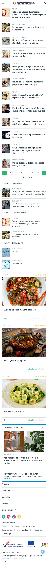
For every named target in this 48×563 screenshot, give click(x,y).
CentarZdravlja (24, 3)
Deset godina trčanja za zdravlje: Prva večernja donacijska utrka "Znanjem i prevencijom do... (28, 69)
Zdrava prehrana (18, 24)
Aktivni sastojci (17, 249)
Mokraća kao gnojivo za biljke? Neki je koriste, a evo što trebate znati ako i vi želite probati (23, 460)
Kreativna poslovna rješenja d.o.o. (13, 558)
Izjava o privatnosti (9, 510)
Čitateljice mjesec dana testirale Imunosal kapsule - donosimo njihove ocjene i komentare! (29, 15)
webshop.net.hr (27, 530)
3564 (30, 177)
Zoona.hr (17, 530)
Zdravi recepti (6, 534)
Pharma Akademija (28, 526)
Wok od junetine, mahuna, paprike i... (20, 309)
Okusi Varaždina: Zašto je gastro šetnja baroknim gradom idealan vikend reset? (26, 150)
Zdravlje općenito (19, 37)
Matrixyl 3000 (17, 264)
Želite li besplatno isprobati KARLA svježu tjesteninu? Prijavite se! (27, 96)
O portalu (5, 484)
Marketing (6, 497)
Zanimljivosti (17, 64)
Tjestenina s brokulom (14, 411)
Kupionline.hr (38, 530)
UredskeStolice (7, 530)
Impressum (6, 503)
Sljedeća (44, 173)
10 (23, 177)
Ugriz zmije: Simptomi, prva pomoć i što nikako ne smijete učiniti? (28, 41)
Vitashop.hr (5, 526)
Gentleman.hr (15, 526)
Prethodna (4, 173)
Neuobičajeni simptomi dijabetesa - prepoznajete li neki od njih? (28, 83)
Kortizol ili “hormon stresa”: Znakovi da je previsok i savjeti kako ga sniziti (28, 109)
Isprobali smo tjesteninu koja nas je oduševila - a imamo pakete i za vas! (28, 122)
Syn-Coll (15, 251)
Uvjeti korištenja (8, 490)
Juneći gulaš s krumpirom (15, 360)
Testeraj (15, 9)
